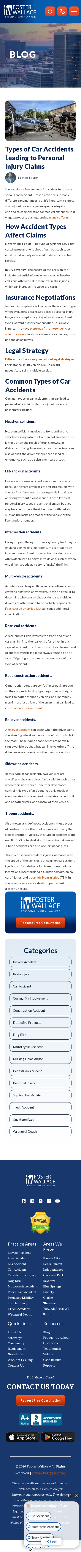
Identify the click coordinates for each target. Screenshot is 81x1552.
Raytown (49, 1281)
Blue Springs (52, 1286)
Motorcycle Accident (28, 1047)
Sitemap (60, 1473)
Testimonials (52, 1349)
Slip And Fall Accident (28, 1095)
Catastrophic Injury (22, 1275)
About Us (14, 1332)
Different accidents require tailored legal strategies (40, 359)
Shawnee (49, 1303)
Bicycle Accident (25, 962)
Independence (53, 1269)
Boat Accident (18, 1258)
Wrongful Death (25, 1131)
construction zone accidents (24, 708)
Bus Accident (17, 1264)
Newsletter (16, 1354)
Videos (48, 1354)
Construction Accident (29, 1010)
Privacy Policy (42, 1473)
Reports (49, 1365)
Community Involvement (30, 998)
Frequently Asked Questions (55, 1340)
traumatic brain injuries (44, 877)
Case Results (52, 1360)
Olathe (48, 1298)
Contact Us (16, 1365)
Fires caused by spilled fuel (23, 608)
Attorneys (15, 1338)
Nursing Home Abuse (28, 1059)
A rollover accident (17, 729)
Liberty (48, 1292)
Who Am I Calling (20, 1360)
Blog (46, 1332)
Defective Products (27, 1022)
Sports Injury (17, 1303)
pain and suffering (57, 217)
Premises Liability (20, 1298)
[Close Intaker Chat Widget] (76, 1496)
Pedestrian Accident (27, 1071)
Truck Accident (23, 1107)
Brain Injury (21, 974)
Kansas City (51, 1258)
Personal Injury (24, 1083)
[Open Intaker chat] (30, 1550)
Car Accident (22, 986)
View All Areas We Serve (56, 1311)
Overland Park (53, 1275)
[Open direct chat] (70, 1496)
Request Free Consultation (40, 923)
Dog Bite (19, 1035)
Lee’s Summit (52, 1264)
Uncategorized (23, 1119)
